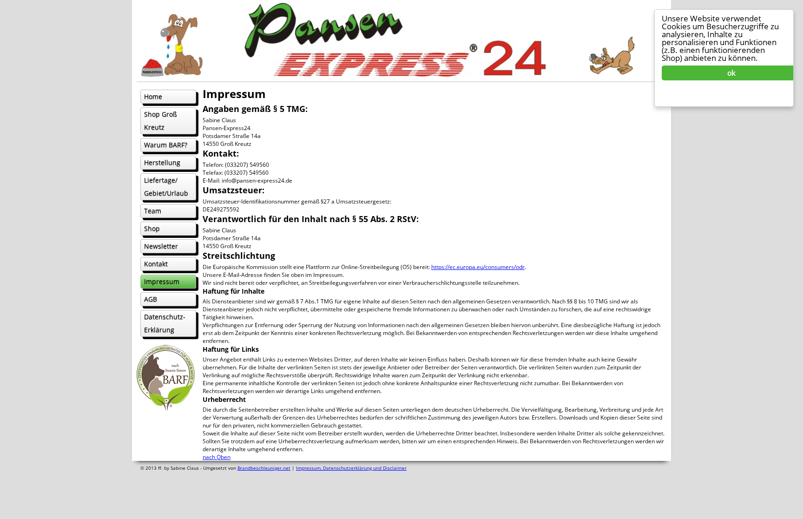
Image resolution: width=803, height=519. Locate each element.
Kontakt (156, 263)
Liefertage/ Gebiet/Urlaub (166, 186)
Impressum (161, 281)
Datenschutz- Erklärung (164, 323)
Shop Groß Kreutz (160, 120)
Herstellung (162, 162)
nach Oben (216, 457)
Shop (152, 228)
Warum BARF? (165, 144)
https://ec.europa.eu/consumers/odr (478, 267)
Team (152, 210)
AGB (150, 299)
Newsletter (161, 246)
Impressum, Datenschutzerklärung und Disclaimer (351, 468)
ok (731, 73)
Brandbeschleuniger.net (263, 468)
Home (153, 96)
